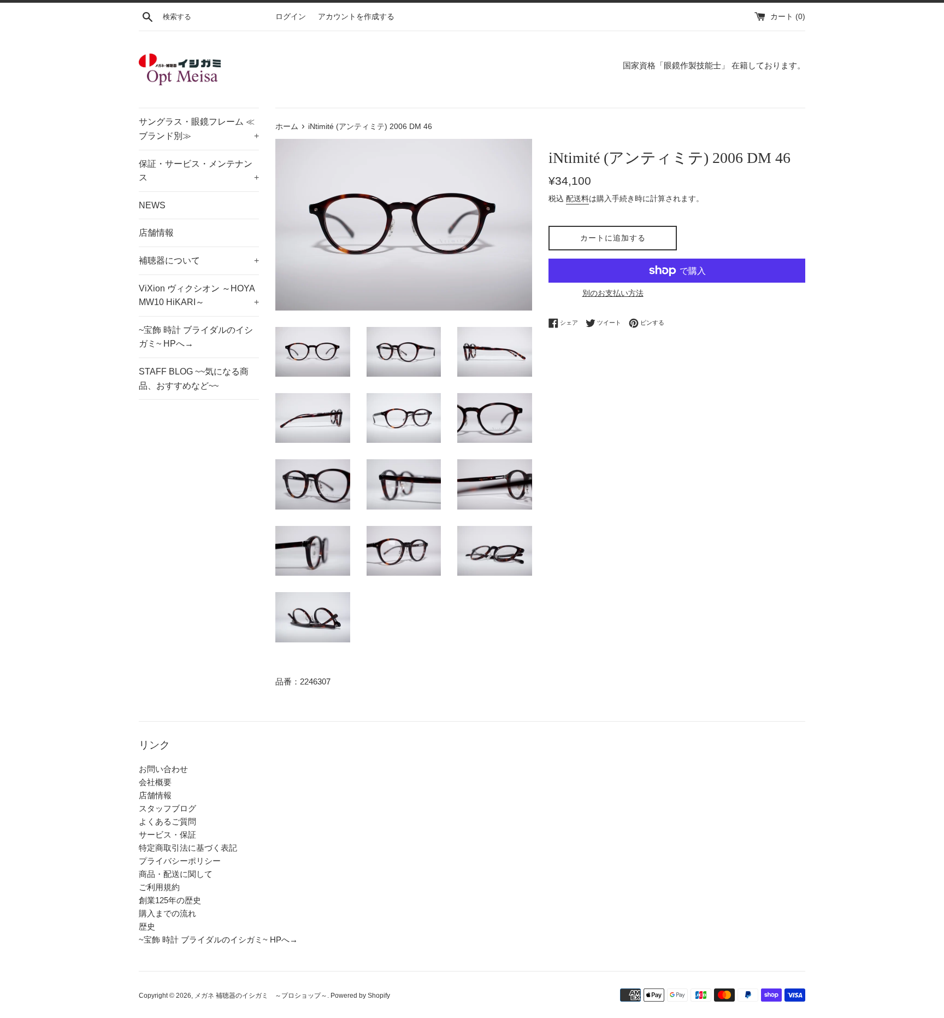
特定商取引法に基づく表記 (188, 847)
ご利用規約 (159, 887)
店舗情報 (156, 232)
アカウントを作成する (356, 17)
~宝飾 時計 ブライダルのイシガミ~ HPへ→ (196, 337)
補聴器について (199, 260)
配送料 (577, 198)
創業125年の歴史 (170, 900)
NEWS (152, 205)
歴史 (147, 926)
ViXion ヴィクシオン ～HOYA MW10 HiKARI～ (199, 295)
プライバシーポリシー (180, 860)
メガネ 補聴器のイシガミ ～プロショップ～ (260, 995)
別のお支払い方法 (613, 293)
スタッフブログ (167, 808)
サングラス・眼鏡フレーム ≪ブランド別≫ (199, 129)
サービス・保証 (167, 834)
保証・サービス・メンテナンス (199, 171)
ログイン (290, 17)
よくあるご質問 (167, 821)
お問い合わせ (163, 769)
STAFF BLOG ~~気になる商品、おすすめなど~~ (194, 378)
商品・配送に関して (176, 874)
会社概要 (155, 782)
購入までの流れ (167, 913)
